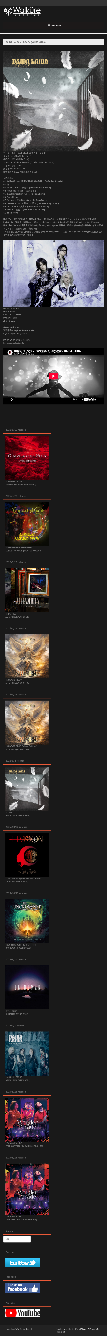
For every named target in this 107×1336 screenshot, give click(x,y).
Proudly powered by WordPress (68, 1329)
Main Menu (56, 25)
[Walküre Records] (22, 11)
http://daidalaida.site (13, 343)
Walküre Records (26, 1329)
